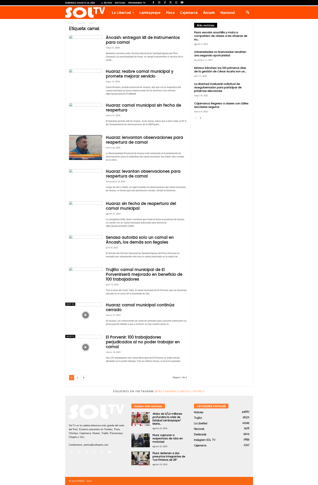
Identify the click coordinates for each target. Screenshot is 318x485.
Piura (170, 12)
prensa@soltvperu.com (96, 444)
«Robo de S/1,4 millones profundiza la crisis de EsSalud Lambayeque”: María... (167, 419)
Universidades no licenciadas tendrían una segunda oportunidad (220, 53)
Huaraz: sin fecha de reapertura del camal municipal (141, 206)
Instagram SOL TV (204, 439)
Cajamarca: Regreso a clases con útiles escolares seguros (221, 105)
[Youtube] (182, 2)
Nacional (227, 12)
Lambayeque (149, 12)
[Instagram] (159, 2)
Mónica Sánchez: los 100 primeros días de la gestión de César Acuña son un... (220, 69)
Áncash (209, 12)
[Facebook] (153, 2)
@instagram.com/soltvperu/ (180, 391)
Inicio (71, 23)
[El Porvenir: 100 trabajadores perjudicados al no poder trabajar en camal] (85, 347)
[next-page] (200, 118)
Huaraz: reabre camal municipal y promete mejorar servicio (139, 74)
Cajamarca (189, 12)
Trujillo (198, 417)
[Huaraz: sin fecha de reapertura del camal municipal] (85, 213)
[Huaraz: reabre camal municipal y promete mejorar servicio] (85, 81)
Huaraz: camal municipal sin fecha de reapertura (143, 108)
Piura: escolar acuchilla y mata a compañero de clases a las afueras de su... (220, 35)
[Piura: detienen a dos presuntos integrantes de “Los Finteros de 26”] (140, 458)
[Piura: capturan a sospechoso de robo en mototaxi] (140, 440)
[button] (247, 12)
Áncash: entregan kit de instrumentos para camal (143, 40)
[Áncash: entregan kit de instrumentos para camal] (85, 47)
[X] (170, 2)
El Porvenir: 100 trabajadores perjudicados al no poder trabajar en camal (143, 341)
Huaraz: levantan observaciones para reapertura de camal (143, 174)
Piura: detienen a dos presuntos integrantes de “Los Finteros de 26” (169, 456)
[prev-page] (196, 118)
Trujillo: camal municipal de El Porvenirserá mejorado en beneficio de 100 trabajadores (144, 274)
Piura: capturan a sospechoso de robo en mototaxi (168, 438)
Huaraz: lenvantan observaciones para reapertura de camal (144, 140)
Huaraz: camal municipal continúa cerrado (140, 307)
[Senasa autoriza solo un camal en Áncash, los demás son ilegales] (85, 247)
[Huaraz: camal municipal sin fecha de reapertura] (85, 115)
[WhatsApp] (176, 2)
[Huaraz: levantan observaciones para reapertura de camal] (85, 181)
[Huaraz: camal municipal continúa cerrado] (85, 315)
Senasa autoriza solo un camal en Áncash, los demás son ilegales (140, 240)
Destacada (200, 434)
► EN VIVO (106, 2)
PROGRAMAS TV (136, 2)
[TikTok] (165, 2)
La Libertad (121, 12)
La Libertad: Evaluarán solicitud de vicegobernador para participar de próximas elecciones (218, 87)
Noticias (120, 2)
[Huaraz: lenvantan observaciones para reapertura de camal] (85, 147)
